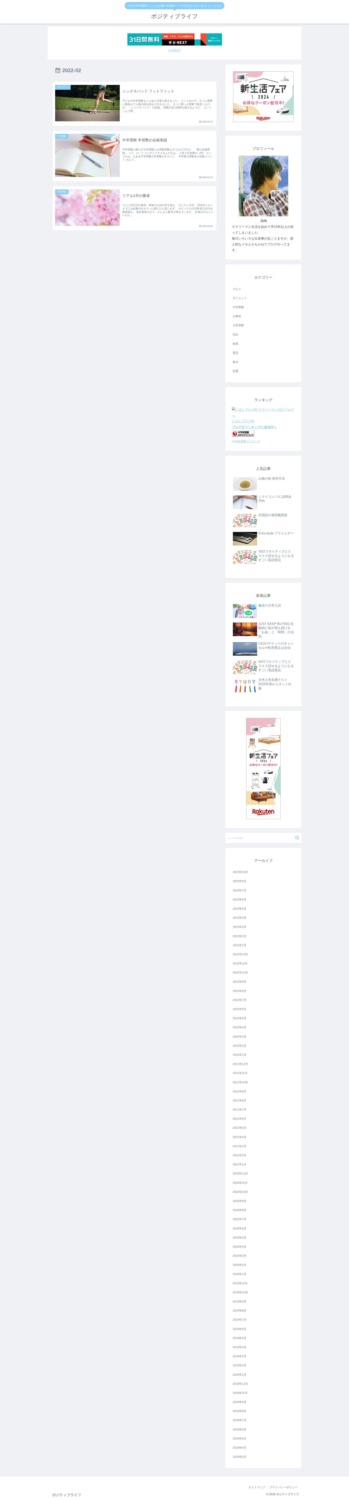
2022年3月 (239, 1036)
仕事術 (237, 316)
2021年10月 (240, 1082)
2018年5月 (239, 1438)
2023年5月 (239, 908)
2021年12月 (240, 1064)
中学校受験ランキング (246, 441)
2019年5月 (239, 1338)
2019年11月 (240, 1283)
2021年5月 (239, 1127)
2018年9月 (239, 1402)
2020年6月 (239, 1228)
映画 (235, 343)
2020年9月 (239, 1201)
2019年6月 (239, 1329)
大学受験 (238, 325)
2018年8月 (239, 1411)
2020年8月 (239, 1210)
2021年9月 (239, 1091)
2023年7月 (239, 890)
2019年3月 (239, 1356)
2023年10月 (240, 872)
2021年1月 (239, 1164)
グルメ (237, 289)
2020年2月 (239, 1264)
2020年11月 (240, 1182)
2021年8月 (239, 1100)
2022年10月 (240, 972)
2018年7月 (239, 1420)
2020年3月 (239, 1255)
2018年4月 (239, 1447)
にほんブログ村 (243, 421)
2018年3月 (239, 1456)
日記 (235, 334)
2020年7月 (239, 1219)
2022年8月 (239, 991)
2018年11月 (240, 1392)
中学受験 (238, 307)
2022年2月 (239, 1045)
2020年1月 (239, 1274)
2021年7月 (239, 1109)
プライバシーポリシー (283, 1487)
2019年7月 (239, 1319)
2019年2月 (239, 1365)
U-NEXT (174, 50)
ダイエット (240, 298)
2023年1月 (239, 945)
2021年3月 (239, 1146)
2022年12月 (240, 954)
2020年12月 (240, 1173)
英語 (235, 352)
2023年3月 (239, 926)
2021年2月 (239, 1155)
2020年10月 (240, 1191)
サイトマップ (256, 1487)
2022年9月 (239, 981)
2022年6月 (239, 1009)
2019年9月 (239, 1301)
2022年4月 (239, 1027)
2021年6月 (239, 1118)
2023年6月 (239, 899)
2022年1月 (239, 1054)
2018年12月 (240, 1383)
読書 (235, 371)
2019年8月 (239, 1310)
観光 (235, 362)
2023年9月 (239, 881)
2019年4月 (239, 1347)
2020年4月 (239, 1246)
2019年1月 (239, 1374)
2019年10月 (240, 1292)
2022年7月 (239, 1000)
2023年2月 (239, 936)
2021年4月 (239, 1137)
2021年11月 (240, 1073)
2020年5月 (239, 1237)
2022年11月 (240, 963)
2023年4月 (239, 917)
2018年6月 (239, 1429)
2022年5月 (239, 1018)
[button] (297, 837)
